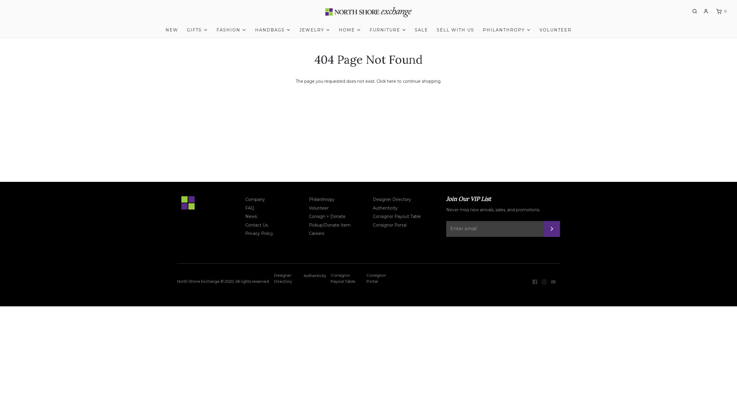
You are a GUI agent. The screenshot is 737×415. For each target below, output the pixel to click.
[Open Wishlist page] (684, 11)
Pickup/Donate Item (330, 225)
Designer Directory (392, 199)
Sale (421, 30)
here (391, 81)
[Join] (552, 229)
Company (255, 199)
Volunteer (555, 30)
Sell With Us (455, 30)
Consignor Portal (390, 225)
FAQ (249, 208)
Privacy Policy (259, 233)
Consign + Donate (327, 216)
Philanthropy (322, 199)
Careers (316, 233)
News (251, 216)
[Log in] (705, 11)
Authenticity (385, 208)
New (172, 30)
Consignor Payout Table (397, 216)
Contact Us (256, 225)
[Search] (694, 11)
